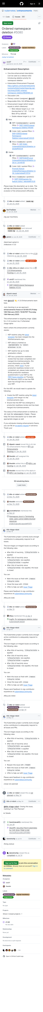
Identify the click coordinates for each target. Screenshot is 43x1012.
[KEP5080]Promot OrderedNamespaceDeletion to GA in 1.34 (24, 160)
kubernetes (10, 10)
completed (11, 855)
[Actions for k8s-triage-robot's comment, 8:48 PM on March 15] (39, 529)
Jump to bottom (8, 57)
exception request (22, 426)
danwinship (11, 839)
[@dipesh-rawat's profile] (4, 294)
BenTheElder (11, 210)
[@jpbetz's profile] (4, 237)
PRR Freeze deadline (16, 377)
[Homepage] (21, 3)
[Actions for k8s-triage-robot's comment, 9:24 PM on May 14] (39, 715)
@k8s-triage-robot (11, 806)
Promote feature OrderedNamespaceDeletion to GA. (24, 171)
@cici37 (32, 98)
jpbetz (9, 237)
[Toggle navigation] (3, 3)
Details (8, 813)
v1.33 (35, 253)
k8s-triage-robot (13, 530)
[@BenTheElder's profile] (4, 210)
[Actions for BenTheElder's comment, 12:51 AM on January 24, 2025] (39, 209)
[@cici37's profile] (4, 63)
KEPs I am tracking (16, 473)
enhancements (24, 10)
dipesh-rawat (12, 293)
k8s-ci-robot (11, 801)
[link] (13, 201)
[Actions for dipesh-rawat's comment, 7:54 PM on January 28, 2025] (39, 293)
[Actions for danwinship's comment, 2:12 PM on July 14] (39, 838)
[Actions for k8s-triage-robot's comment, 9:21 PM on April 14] (39, 627)
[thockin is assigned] (12, 44)
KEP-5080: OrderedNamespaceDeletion (23, 146)
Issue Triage (27, 587)
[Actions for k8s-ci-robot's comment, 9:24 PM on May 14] (39, 801)
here (21, 366)
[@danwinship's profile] (4, 838)
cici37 (9, 62)
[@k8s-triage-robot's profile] (4, 530)
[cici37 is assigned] (14, 44)
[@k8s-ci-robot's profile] (4, 801)
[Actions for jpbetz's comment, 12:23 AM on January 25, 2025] (39, 236)
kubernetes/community (23, 593)
